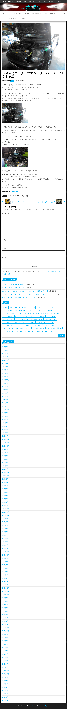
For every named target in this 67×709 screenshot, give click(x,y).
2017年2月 (5, 661)
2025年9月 (5, 363)
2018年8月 (5, 601)
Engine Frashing (49, 13)
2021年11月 (5, 472)
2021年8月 (5, 482)
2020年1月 (5, 545)
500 (5, 307)
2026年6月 (5, 347)
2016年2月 (5, 700)
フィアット (48, 322)
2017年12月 (5, 628)
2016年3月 (5, 697)
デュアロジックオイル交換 (12, 322)
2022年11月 (5, 443)
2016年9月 (5, 677)
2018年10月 (5, 595)
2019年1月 (5, 585)
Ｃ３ (37, 331)
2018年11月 (5, 591)
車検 (59, 328)
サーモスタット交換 (38, 316)
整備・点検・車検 (48, 1)
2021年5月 (5, 492)
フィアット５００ (9, 325)
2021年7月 (5, 485)
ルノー (35, 328)
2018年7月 (5, 604)
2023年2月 (5, 433)
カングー (55, 313)
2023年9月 (5, 413)
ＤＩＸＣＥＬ (47, 331)
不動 (42, 328)
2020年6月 (5, 528)
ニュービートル (28, 322)
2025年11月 (5, 360)
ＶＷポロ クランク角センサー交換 (13, 284)
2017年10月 (5, 634)
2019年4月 (5, 575)
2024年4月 (5, 400)
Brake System (36, 13)
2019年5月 (5, 571)
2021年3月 (5, 499)
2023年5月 (5, 426)
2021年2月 (5, 502)
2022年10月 (5, 446)
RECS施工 (17, 195)
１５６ (23, 331)
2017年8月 (5, 641)
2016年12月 (5, 667)
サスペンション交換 (22, 316)
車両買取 (31, 1)
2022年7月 (5, 452)
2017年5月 (5, 651)
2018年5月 (5, 611)
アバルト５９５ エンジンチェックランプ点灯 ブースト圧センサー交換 (25, 291)
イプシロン (31, 310)
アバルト (40, 307)
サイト (4, 257)
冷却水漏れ (50, 328)
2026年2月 (5, 353)
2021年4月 (5, 495)
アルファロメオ (19, 310)
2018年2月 (5, 621)
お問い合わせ (58, 1)
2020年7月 (5, 525)
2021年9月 (5, 479)
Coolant (27, 13)
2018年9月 (5, 598)
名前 (4, 240)
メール (4, 248)
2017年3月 (5, 657)
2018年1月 (5, 624)
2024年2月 (5, 403)
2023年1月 (5, 436)
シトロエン (50, 316)
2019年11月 (5, 552)
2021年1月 (5, 505)
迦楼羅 (22, 80)
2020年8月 (5, 522)
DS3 (20, 307)
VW (33, 307)
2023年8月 (5, 416)
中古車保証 (22, 18)
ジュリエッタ (8, 319)
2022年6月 (5, 456)
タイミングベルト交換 (35, 319)
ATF (20, 13)
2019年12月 (5, 548)
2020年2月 (5, 542)
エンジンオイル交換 (10, 313)
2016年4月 (5, 694)
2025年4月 (5, 370)
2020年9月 (5, 518)
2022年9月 (5, 449)
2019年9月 (5, 558)
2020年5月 (5, 532)
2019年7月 (5, 565)
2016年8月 (5, 680)
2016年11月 (5, 671)
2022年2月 (5, 466)
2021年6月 (5, 489)
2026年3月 (5, 350)
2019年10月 (5, 555)
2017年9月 (5, 637)
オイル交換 (24, 196)
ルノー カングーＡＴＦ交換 (20, 201)
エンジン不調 (23, 313)
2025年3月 (5, 373)
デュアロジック (50, 319)
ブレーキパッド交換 (48, 325)
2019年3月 (5, 578)
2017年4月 (5, 654)
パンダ (39, 322)
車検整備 (6, 331)
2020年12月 (5, 509)
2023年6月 (5, 423)
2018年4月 (5, 614)
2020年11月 (5, 512)
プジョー (6, 328)
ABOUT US (11, 1)
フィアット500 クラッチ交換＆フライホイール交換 (46, 201)
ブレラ (36, 325)
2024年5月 (5, 396)
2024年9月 (5, 390)
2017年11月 (5, 631)
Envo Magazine (46, 706)
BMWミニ (15, 191)
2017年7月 (5, 644)
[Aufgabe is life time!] (3, 13)
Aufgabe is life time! (33, 6)
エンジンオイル (12, 13)
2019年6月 (5, 568)
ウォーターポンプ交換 (45, 310)
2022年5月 (5, 459)
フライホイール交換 (25, 325)
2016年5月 (5, 690)
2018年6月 (5, 608)
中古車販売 (18, 1)
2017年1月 (5, 664)
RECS (26, 307)
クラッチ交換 (8, 316)
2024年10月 (5, 386)
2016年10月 (5, 674)
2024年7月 (5, 393)
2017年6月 (5, 647)
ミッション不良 (18, 328)
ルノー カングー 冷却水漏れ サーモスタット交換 (19, 298)
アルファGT (7, 310)
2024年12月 (5, 380)
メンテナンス (39, 1)
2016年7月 (5, 684)
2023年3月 (5, 429)
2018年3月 (5, 618)
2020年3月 (5, 538)
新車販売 (25, 1)
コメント (5, 213)
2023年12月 (5, 406)
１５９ (31, 331)
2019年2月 (5, 581)
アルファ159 (50, 307)
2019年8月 (5, 561)
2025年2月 (5, 376)
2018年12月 (5, 588)
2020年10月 (5, 515)
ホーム (4, 1)
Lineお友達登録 (11, 18)
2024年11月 (5, 383)
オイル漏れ (45, 313)
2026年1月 (5, 357)
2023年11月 (5, 409)
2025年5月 (5, 367)
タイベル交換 (20, 319)
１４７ (15, 331)
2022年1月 (5, 469)
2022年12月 (5, 439)
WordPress (33, 706)
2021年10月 (5, 476)
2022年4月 (5, 462)
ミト (28, 328)
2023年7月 (5, 419)
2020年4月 (5, 535)
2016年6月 (5, 687)
